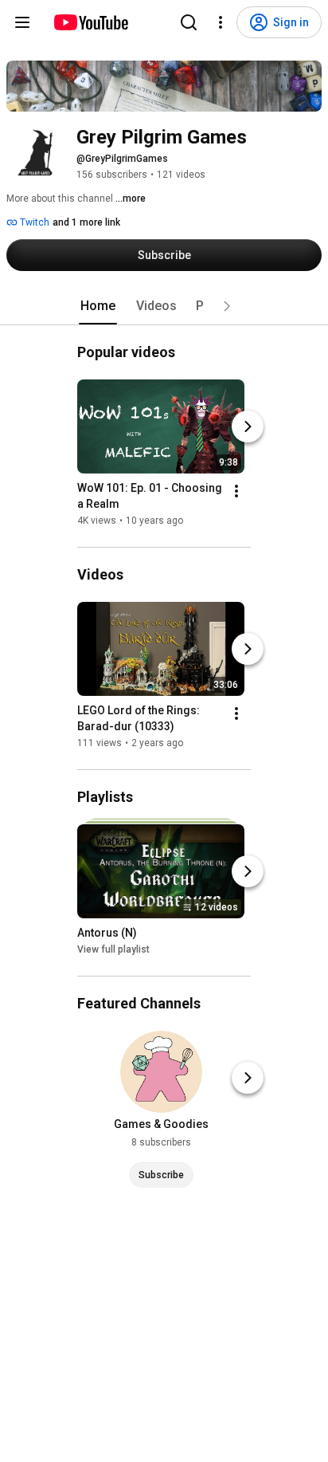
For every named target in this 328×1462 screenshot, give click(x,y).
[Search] (188, 22)
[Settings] (220, 22)
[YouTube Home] (90, 22)
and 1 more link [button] (86, 222)
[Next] (248, 426)
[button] (227, 306)
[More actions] (236, 491)
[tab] (98, 306)
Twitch (33, 222)
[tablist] (164, 306)
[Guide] (22, 22)
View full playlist (113, 949)
